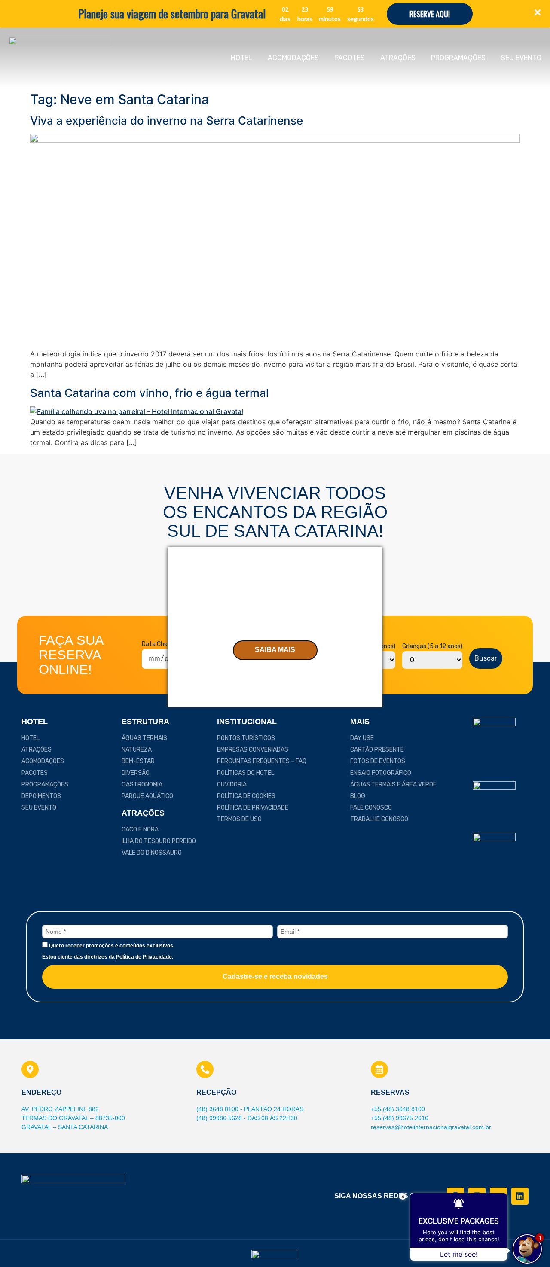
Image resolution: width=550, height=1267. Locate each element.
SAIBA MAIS (275, 649)
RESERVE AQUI (429, 13)
